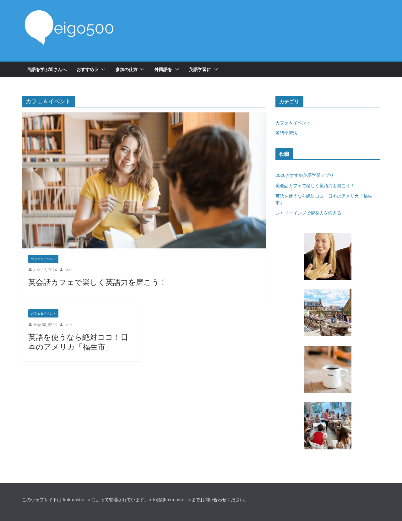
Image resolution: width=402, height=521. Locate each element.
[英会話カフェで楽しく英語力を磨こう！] (144, 180)
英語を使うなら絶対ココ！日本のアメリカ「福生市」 (78, 342)
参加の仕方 (127, 69)
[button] (102, 69)
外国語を (163, 69)
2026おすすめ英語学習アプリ (304, 175)
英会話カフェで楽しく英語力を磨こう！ (97, 282)
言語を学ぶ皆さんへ (47, 69)
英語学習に (200, 69)
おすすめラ (88, 69)
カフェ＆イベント (43, 259)
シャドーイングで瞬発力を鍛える (308, 213)
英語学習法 (286, 133)
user (68, 270)
